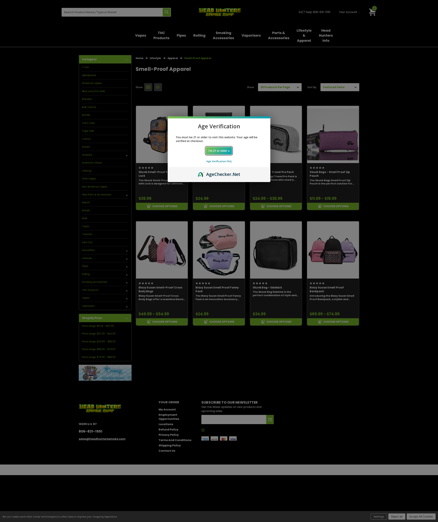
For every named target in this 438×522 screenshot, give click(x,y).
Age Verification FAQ (219, 161)
